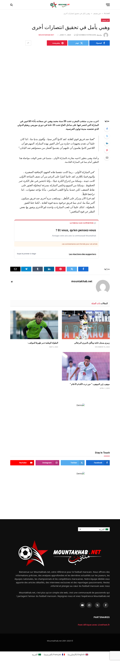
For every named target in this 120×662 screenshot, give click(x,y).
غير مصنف (97, 13)
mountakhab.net (46, 35)
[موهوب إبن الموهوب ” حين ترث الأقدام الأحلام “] (86, 366)
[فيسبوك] (107, 129)
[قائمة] (108, 4)
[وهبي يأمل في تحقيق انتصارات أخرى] (60, 81)
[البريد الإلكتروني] (107, 157)
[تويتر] (107, 136)
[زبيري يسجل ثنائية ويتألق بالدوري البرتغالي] (86, 325)
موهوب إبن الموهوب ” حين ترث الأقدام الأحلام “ (90, 384)
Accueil (107, 13)
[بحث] (11, 4)
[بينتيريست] (107, 150)
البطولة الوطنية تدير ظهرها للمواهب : (42, 343)
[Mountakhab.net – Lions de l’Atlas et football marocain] (60, 5)
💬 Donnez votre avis (86, 35)
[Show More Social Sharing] (28, 43)
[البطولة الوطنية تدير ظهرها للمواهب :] (34, 325)
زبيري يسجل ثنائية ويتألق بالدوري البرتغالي (92, 343)
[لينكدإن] (107, 143)
